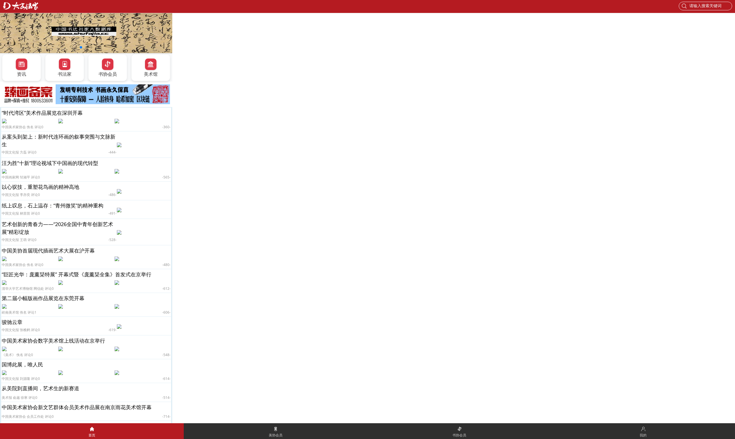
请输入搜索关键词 (705, 5)
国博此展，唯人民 (22, 364)
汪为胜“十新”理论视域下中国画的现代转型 (50, 163)
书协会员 (459, 435)
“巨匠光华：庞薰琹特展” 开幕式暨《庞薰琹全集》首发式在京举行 (76, 274)
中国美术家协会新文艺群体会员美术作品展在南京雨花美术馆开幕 (77, 407)
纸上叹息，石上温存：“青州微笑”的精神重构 (52, 205)
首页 (91, 435)
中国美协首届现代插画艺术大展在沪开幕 (48, 250)
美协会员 (276, 435)
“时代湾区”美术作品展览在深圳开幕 (42, 112)
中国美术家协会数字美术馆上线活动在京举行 (53, 340)
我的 (643, 435)
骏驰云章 (12, 321)
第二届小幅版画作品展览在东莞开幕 (43, 298)
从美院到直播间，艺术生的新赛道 (40, 388)
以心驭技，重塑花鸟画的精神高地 (40, 186)
